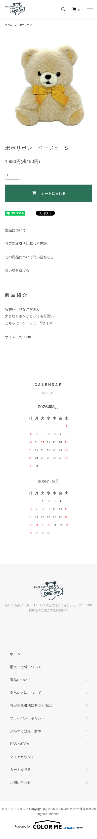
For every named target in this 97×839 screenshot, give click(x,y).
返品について (15, 229)
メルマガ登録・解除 (25, 730)
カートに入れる (53, 193)
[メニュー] (89, 9)
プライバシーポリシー (27, 717)
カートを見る (20, 769)
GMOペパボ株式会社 (78, 809)
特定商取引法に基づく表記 (26, 243)
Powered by (22, 826)
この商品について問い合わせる (29, 256)
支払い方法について (25, 692)
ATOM (25, 743)
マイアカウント (22, 756)
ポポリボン (25, 24)
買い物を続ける (17, 269)
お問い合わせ (20, 782)
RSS (13, 743)
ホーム (8, 24)
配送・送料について (25, 666)
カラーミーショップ (14, 809)
